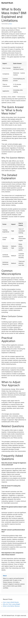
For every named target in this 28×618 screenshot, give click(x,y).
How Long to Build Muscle (11, 602)
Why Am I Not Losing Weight (11, 604)
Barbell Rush (7, 3)
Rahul (10, 23)
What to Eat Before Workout (11, 606)
